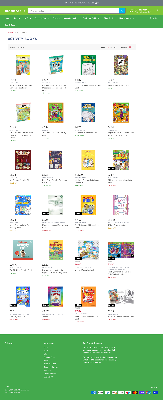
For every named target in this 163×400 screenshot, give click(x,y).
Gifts (27, 18)
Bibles (55, 18)
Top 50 (17, 18)
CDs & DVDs (10, 25)
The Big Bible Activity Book (21, 270)
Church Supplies (126, 18)
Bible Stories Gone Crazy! (118, 85)
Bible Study (109, 18)
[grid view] (130, 47)
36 (111, 47)
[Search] (122, 11)
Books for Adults (70, 18)
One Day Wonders (17, 317)
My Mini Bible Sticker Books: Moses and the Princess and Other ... (54, 87)
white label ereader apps (105, 357)
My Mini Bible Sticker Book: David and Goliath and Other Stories (22, 135)
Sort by (12, 47)
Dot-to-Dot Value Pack (84, 270)
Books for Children (91, 18)
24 (108, 47)
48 (115, 47)
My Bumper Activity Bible (20, 180)
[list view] (133, 47)
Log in (154, 18)
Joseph (45, 317)
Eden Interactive (100, 347)
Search (7, 387)
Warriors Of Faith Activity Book (121, 317)
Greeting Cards (41, 18)
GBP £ (152, 387)
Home (7, 18)
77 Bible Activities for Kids (86, 133)
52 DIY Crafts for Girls (117, 225)
